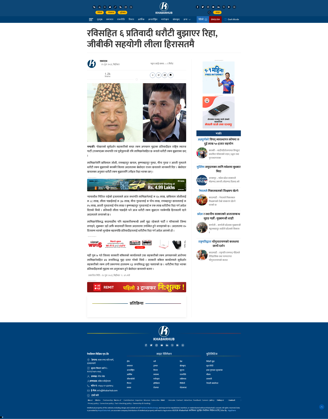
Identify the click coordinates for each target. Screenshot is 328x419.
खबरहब (103, 61)
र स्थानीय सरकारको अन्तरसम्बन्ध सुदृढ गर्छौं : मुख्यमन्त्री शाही (218, 216)
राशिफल (183, 379)
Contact (179, 400)
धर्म (154, 361)
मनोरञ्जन (165, 19)
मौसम (208, 374)
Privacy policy (93, 403)
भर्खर (219, 133)
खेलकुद (176, 19)
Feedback (197, 400)
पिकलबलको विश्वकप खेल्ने (218, 190)
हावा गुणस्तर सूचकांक (214, 370)
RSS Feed (163, 400)
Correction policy (107, 403)
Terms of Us (117, 400)
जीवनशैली (131, 379)
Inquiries (138, 400)
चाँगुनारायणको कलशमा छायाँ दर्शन (218, 244)
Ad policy (212, 400)
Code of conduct (232, 400)
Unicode (171, 400)
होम (128, 361)
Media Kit (97, 400)
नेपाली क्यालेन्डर (212, 383)
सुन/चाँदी (209, 366)
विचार (131, 19)
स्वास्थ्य (156, 374)
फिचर (129, 383)
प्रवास (129, 387)
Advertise (188, 400)
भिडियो (99, 12)
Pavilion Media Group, (149, 407)
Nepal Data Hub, (104, 410)
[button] (209, 12)
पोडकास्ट (110, 12)
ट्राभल (155, 366)
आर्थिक (141, 19)
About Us (90, 400)
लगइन (217, 12)
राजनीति (121, 19)
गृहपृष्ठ (99, 19)
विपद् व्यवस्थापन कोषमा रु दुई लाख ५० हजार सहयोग (218, 141)
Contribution (129, 400)
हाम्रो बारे (95, 395)
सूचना (182, 370)
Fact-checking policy (123, 403)
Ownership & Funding (141, 403)
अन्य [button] (185, 19)
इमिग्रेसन (156, 383)
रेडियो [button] (202, 19)
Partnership (108, 400)
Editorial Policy (220, 400)
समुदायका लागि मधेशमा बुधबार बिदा (219, 169)
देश (181, 361)
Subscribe (155, 400)
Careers (205, 400)
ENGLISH (215, 19)
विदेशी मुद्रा (210, 361)
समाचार (109, 19)
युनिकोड (122, 12)
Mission (147, 400)
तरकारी (209, 379)
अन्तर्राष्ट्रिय (152, 19)
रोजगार (156, 387)
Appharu (232, 410)
